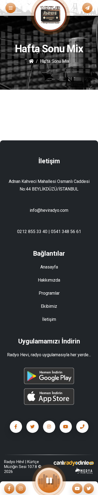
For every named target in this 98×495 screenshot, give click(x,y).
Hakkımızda (49, 280)
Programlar (49, 293)
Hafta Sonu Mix (54, 61)
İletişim (49, 319)
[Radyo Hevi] (73, 463)
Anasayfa (49, 267)
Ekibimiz (49, 306)
